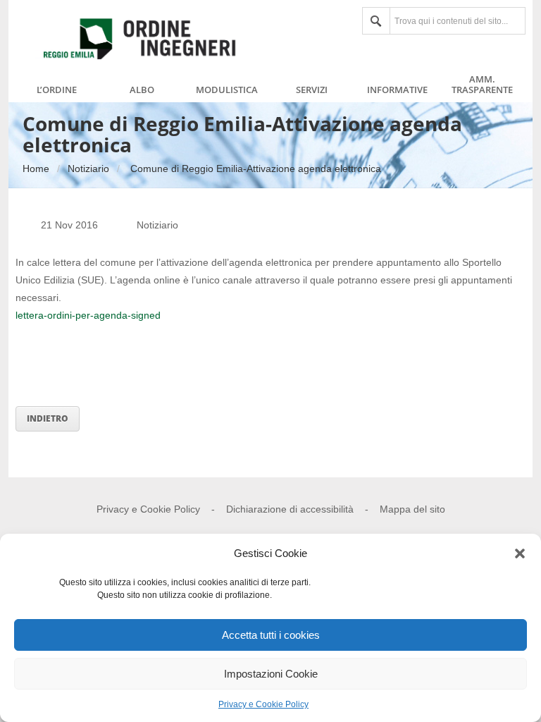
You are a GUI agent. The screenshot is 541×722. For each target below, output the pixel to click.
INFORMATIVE (397, 90)
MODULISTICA (227, 90)
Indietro (47, 418)
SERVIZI (312, 90)
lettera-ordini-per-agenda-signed (88, 315)
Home (36, 168)
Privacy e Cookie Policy (263, 704)
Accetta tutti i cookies (271, 635)
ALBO (142, 90)
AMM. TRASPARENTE (482, 84)
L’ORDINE (57, 90)
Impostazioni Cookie (271, 674)
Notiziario (88, 168)
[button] (520, 553)
